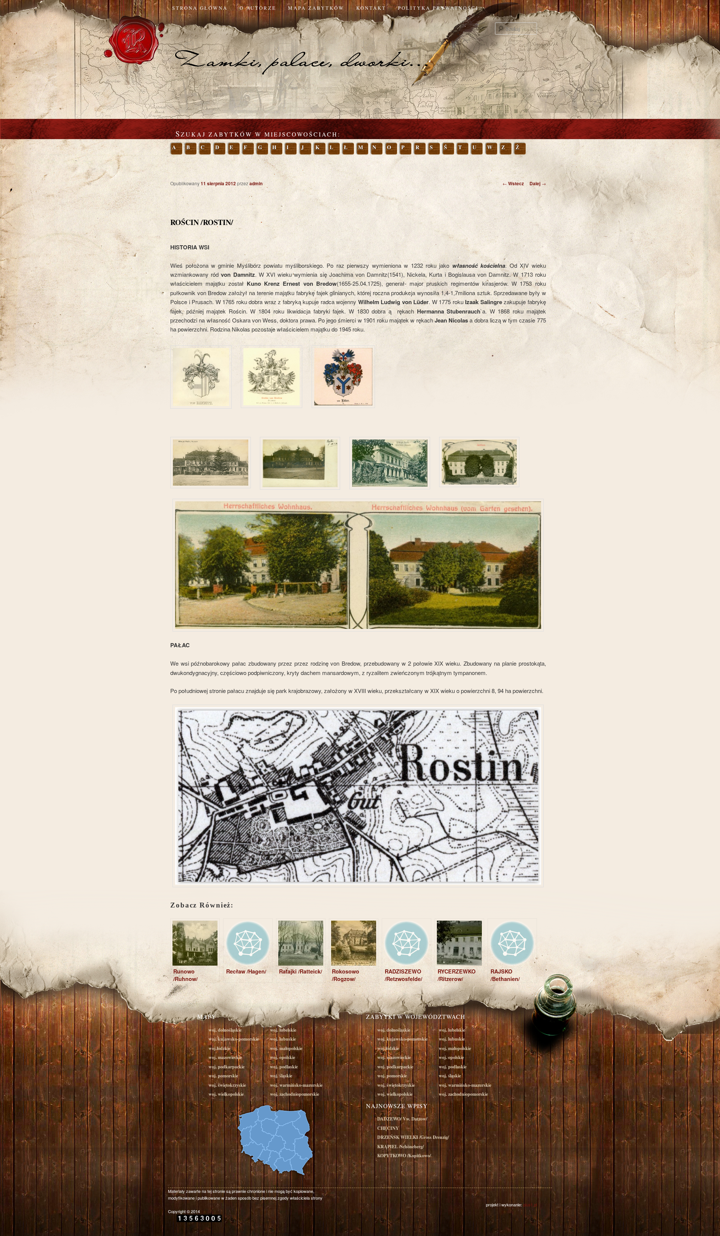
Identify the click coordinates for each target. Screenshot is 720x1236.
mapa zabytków (316, 7)
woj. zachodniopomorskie (294, 1094)
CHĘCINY (388, 1128)
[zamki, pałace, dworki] (360, 46)
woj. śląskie (281, 1075)
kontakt (371, 7)
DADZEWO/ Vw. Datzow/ (402, 1119)
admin (255, 183)
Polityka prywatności (438, 7)
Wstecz (513, 183)
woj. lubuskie (283, 1039)
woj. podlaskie (284, 1067)
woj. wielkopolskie (226, 1094)
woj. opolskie (282, 1057)
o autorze (258, 7)
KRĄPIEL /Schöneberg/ (400, 1146)
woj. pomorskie (223, 1075)
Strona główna (200, 7)
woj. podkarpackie (226, 1067)
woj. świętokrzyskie (227, 1085)
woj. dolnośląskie (225, 1030)
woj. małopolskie (286, 1048)
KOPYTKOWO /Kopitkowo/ (404, 1155)
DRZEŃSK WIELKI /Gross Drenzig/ (413, 1137)
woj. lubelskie (283, 1030)
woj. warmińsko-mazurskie (296, 1085)
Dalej (538, 183)
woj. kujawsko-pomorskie (233, 1039)
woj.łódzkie (219, 1048)
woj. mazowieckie (225, 1057)
